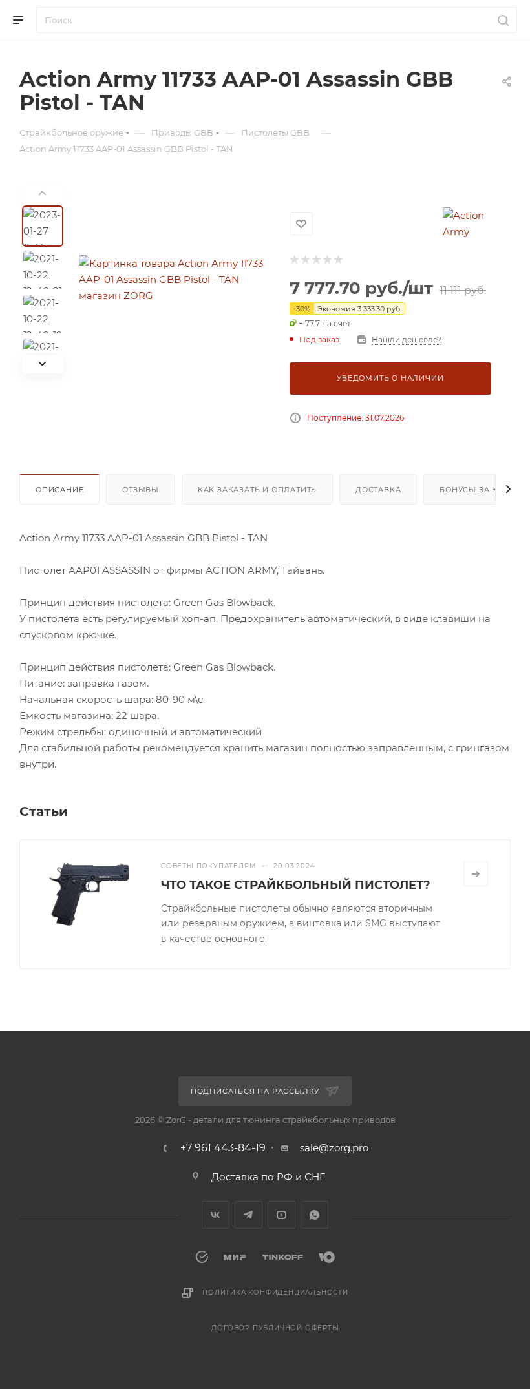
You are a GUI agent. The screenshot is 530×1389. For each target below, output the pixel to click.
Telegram (248, 1215)
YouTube (281, 1215)
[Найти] (501, 20)
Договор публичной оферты (275, 1328)
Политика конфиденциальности (275, 1292)
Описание (59, 489)
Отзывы (140, 489)
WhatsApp (314, 1215)
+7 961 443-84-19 (223, 1148)
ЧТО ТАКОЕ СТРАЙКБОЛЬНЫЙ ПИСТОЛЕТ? (295, 885)
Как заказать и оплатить (257, 489)
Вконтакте (215, 1215)
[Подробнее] (475, 874)
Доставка (378, 489)
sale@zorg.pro (334, 1148)
